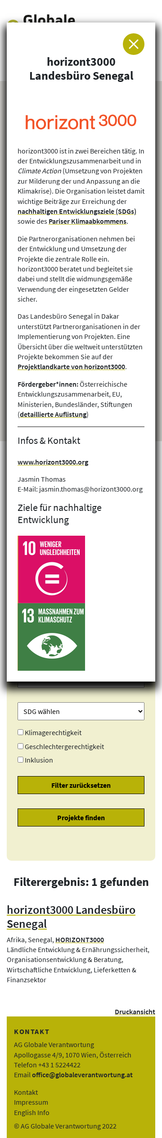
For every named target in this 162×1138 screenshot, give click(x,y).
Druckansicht (135, 1011)
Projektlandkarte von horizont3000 (71, 366)
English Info (32, 1112)
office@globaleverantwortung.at (82, 1074)
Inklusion (39, 759)
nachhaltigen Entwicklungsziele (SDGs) (77, 211)
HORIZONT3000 (79, 939)
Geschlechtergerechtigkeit (64, 746)
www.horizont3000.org (53, 461)
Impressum (31, 1101)
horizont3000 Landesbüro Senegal (71, 917)
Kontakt (26, 1092)
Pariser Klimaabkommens (87, 221)
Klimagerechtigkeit (53, 732)
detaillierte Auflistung (53, 414)
